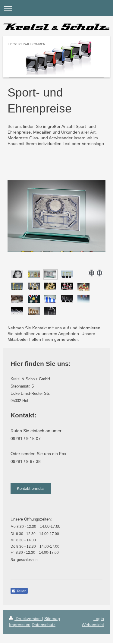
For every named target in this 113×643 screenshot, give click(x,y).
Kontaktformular (31, 488)
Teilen (21, 591)
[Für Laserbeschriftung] (17, 311)
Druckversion (28, 618)
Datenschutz (43, 624)
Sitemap (52, 618)
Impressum (19, 624)
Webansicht (93, 624)
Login (98, 618)
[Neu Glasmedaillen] (83, 299)
